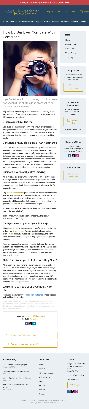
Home (5, 21)
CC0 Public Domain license (32, 295)
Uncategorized (71, 44)
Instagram (77, 155)
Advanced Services (26, 21)
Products (55, 21)
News (67, 40)
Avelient (55, 403)
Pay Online (65, 21)
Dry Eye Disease (43, 21)
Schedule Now (74, 121)
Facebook (69, 155)
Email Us (77, 385)
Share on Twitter (30, 323)
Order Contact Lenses (73, 87)
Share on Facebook (26, 323)
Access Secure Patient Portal (73, 175)
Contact (83, 21)
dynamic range (18, 231)
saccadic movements (15, 193)
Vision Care (70, 49)
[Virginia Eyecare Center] (22, 12)
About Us (13, 21)
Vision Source (71, 53)
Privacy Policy (36, 403)
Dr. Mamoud (45, 2)
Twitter (73, 155)
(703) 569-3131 (52, 11)
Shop (72, 12)
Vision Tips (34, 319)
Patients (74, 21)
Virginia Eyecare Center (44, 400)
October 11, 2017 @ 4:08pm (34, 316)
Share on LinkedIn (34, 323)
